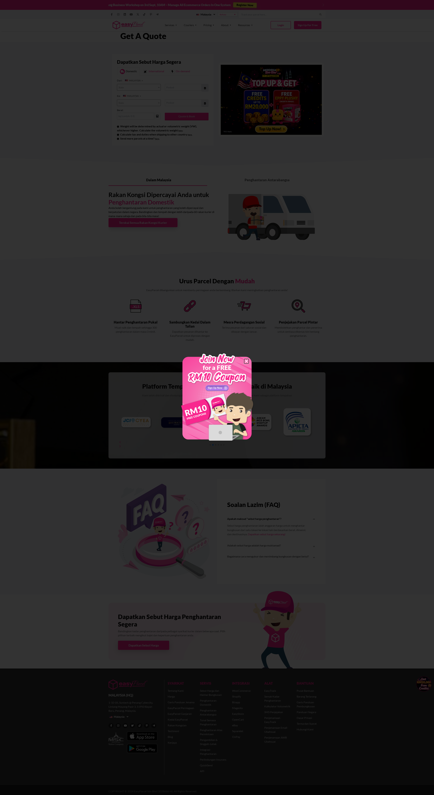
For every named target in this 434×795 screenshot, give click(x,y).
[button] (246, 361)
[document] (217, 397)
